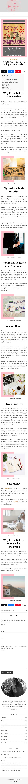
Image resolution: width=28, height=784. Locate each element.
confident (15, 501)
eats (20, 199)
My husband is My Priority (9, 81)
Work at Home (6, 84)
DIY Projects (4, 724)
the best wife (12, 198)
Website (3, 638)
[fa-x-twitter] (12, 781)
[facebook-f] (10, 781)
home (8, 339)
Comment (3, 650)
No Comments (14, 67)
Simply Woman (4, 742)
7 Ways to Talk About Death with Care (10, 764)
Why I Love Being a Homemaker (10, 79)
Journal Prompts (5, 733)
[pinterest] (16, 781)
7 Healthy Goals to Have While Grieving (10, 767)
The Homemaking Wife (8, 610)
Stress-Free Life (6, 85)
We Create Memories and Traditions (11, 82)
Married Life (4, 736)
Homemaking (14, 59)
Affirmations (4, 717)
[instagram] (14, 781)
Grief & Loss (4, 727)
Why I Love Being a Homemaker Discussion (12, 88)
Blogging (3, 720)
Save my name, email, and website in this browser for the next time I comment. (13, 647)
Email (3, 631)
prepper (7, 488)
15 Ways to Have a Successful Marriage (10, 770)
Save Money (6, 87)
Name (3, 624)
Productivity (4, 739)
